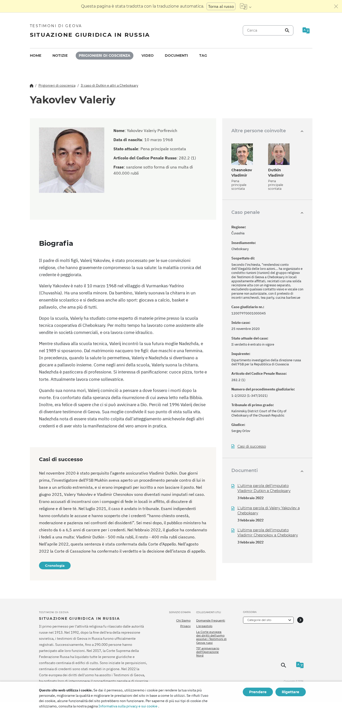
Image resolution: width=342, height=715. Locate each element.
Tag (203, 55)
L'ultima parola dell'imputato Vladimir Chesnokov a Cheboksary (267, 532)
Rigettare (290, 692)
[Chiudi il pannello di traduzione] (336, 6)
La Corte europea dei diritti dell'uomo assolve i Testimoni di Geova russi (211, 637)
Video (148, 55)
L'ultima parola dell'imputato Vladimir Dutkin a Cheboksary (264, 488)
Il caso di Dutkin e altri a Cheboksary (109, 85)
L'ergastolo (204, 626)
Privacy (185, 626)
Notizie (60, 55)
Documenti (176, 55)
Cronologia (55, 565)
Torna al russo (221, 6)
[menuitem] (35, 56)
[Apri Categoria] (300, 620)
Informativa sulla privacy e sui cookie (127, 706)
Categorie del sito (259, 620)
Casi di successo (251, 446)
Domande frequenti (210, 620)
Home (35, 55)
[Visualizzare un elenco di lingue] (246, 6)
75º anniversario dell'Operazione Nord (207, 652)
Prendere (258, 692)
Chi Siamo (183, 620)
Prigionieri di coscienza (104, 55)
